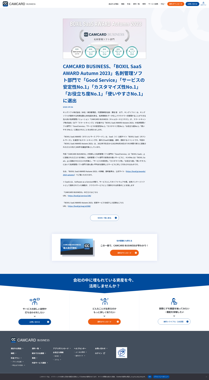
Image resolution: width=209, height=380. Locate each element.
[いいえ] (206, 377)
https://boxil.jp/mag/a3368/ (79, 206)
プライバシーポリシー (161, 377)
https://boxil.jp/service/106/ (79, 195)
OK (150, 377)
